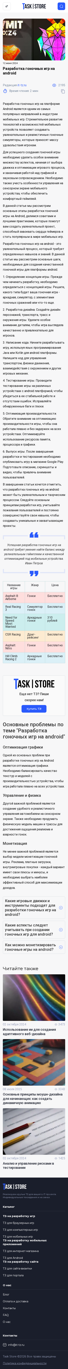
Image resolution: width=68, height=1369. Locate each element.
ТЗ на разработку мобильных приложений (25, 1242)
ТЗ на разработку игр (19, 1216)
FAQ (6, 1315)
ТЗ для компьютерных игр (20, 1229)
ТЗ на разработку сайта (20, 1261)
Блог (6, 1294)
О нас (7, 1322)
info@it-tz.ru (16, 1345)
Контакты (9, 1308)
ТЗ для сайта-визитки (17, 1268)
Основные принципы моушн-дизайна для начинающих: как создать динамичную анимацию (33, 1098)
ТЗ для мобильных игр (18, 1236)
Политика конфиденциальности (24, 1363)
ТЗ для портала (13, 1275)
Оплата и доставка (15, 1301)
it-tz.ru (22, 85)
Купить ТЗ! (34, 709)
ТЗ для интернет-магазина (21, 1251)
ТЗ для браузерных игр (18, 1223)
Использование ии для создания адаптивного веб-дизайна (29, 1032)
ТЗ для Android (13, 1258)
